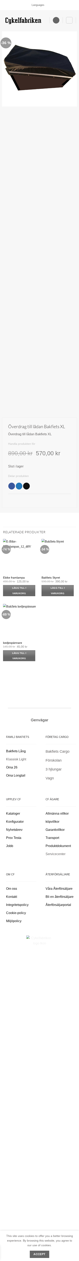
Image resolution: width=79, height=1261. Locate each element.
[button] (56, 20)
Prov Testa (13, 838)
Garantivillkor (55, 829)
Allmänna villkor (57, 813)
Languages (38, 4)
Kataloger (13, 813)
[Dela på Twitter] (19, 486)
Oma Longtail (15, 775)
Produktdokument (58, 846)
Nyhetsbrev (14, 829)
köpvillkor (53, 821)
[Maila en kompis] (26, 486)
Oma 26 (11, 767)
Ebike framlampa (14, 577)
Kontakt (11, 896)
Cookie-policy (16, 913)
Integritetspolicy (17, 905)
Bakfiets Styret (51, 577)
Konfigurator (15, 821)
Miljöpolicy (13, 921)
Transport (52, 838)
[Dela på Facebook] (11, 486)
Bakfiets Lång (16, 751)
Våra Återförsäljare (59, 888)
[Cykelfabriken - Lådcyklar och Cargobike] (23, 20)
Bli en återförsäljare (60, 896)
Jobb (10, 846)
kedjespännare (12, 642)
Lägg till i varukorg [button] (19, 590)
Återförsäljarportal (58, 905)
